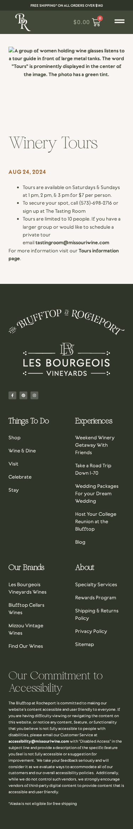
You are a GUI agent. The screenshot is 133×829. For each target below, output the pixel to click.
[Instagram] (34, 395)
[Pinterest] (23, 395)
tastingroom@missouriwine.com (72, 242)
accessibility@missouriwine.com (39, 741)
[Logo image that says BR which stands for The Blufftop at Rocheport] (23, 22)
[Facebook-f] (12, 395)
